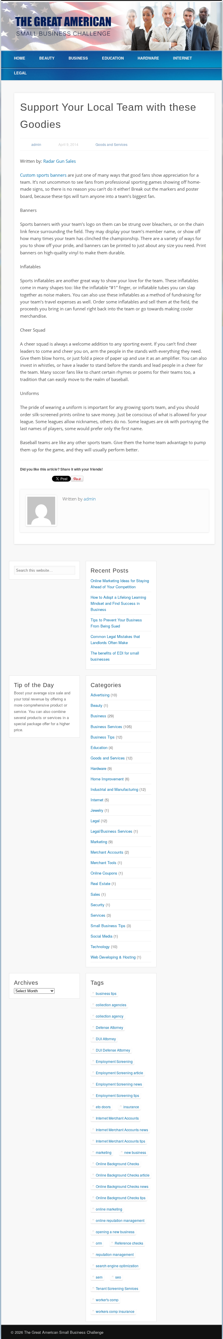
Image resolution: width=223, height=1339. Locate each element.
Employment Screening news (119, 1083)
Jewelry (97, 810)
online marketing (109, 1208)
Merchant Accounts (107, 852)
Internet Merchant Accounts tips (120, 1140)
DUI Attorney (106, 1038)
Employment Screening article (119, 1072)
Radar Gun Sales (59, 161)
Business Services (106, 726)
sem (99, 1276)
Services (98, 915)
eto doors (103, 1106)
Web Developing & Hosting (113, 957)
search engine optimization (117, 1265)
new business (135, 1152)
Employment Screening (114, 1061)
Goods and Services (111, 144)
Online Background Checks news (122, 1186)
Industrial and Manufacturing (114, 789)
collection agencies (111, 1004)
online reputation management (120, 1220)
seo (118, 1276)
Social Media (101, 936)
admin (36, 144)
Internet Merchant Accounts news (122, 1129)
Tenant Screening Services (117, 1288)
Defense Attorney (109, 1027)
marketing (104, 1152)
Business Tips (103, 737)
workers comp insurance (115, 1311)
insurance (131, 1106)
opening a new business (115, 1231)
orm (99, 1242)
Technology (100, 946)
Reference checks (129, 1242)
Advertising (100, 695)
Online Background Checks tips (120, 1197)
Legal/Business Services (111, 831)
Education (113, 58)
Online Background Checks (117, 1163)
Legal (20, 73)
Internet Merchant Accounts (117, 1117)
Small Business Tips (108, 925)
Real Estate (100, 883)
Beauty (47, 58)
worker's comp (107, 1299)
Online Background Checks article (123, 1174)
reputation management (115, 1254)
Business (78, 58)
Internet (182, 58)
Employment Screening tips (117, 1095)
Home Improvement (107, 779)
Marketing (99, 841)
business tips (106, 993)
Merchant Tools (103, 862)
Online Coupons (104, 873)
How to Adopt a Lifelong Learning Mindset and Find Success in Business (118, 603)
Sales (95, 894)
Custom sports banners (43, 175)
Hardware (148, 58)
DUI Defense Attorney (113, 1049)
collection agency (109, 1015)
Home (19, 58)
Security (98, 904)
